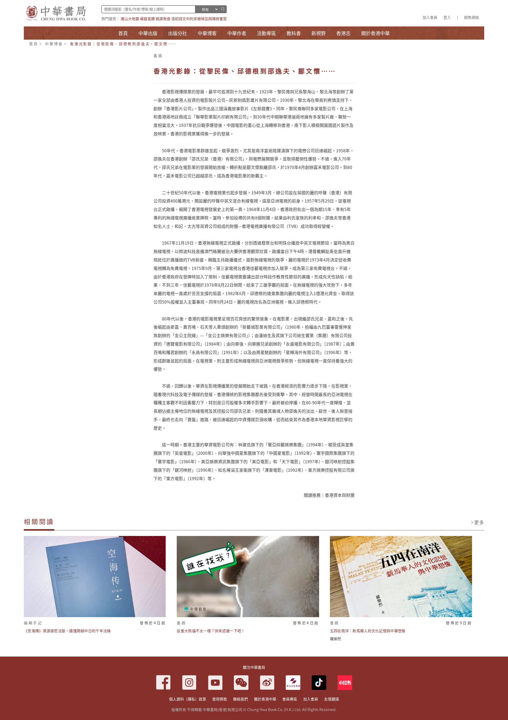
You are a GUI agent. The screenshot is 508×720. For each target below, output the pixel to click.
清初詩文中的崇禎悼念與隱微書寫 (199, 18)
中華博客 (54, 43)
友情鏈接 (331, 698)
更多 (479, 522)
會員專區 (289, 698)
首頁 (33, 43)
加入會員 (430, 17)
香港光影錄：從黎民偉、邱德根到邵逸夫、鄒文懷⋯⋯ (123, 43)
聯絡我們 (240, 698)
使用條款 (219, 698)
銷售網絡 (471, 17)
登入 (447, 17)
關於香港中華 (265, 698)
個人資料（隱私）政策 (187, 698)
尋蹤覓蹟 (147, 18)
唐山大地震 (130, 18)
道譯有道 (163, 18)
